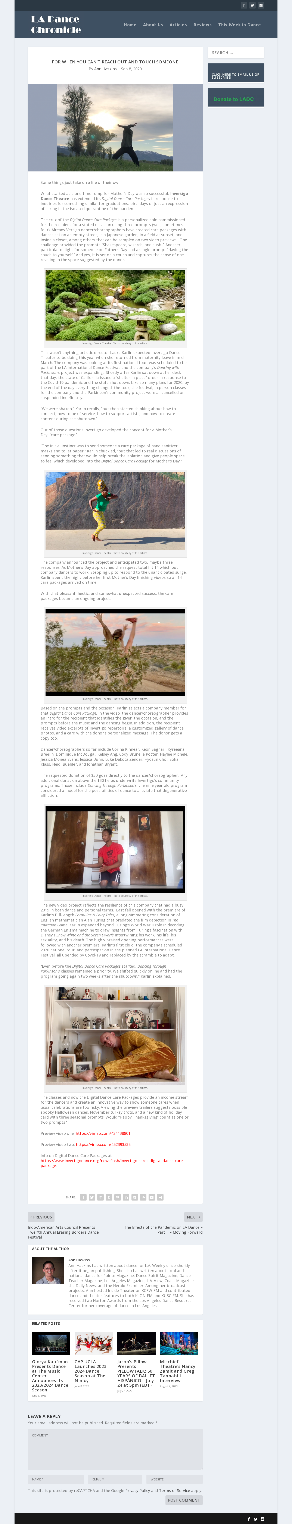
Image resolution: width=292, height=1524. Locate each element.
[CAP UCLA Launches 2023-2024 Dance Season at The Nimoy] (94, 1343)
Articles (178, 25)
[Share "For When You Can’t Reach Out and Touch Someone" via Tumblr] (109, 1197)
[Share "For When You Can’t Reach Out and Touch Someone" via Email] (151, 1197)
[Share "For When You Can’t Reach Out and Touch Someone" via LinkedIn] (126, 1197)
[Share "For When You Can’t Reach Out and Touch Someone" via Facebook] (83, 1197)
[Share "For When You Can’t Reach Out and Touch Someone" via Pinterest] (117, 1197)
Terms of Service (174, 1490)
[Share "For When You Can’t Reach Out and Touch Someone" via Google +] (100, 1197)
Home (130, 25)
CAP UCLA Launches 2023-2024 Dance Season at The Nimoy (91, 1371)
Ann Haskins (105, 68)
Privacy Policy (137, 1490)
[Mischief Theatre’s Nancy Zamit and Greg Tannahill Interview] (179, 1343)
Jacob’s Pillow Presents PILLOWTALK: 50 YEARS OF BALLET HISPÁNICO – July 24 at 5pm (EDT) (136, 1373)
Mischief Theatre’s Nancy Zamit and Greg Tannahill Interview (178, 1371)
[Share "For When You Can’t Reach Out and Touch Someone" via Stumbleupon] (143, 1197)
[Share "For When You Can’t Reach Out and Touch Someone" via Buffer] (134, 1197)
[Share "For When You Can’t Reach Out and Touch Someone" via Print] (160, 1197)
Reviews (202, 25)
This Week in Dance (239, 25)
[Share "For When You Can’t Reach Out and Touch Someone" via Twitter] (92, 1197)
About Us (153, 25)
